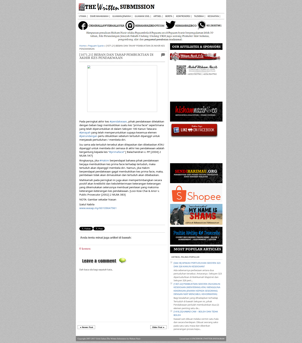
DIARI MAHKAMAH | (100, 16)
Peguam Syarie (96, 45)
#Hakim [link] (104, 160)
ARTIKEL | (158, 16)
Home (82, 45)
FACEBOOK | (198, 339)
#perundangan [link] (88, 136)
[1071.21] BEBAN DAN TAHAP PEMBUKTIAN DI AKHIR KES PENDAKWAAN (116, 56)
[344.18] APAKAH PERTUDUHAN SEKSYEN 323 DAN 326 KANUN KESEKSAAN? (197, 264)
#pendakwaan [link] (118, 121)
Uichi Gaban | (101, 339)
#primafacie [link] (116, 152)
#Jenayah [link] (85, 132)
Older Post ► (158, 327)
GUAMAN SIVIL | (143, 16)
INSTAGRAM (218, 339)
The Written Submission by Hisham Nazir (124, 339)
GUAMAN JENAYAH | (122, 16)
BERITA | (169, 16)
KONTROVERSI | (184, 16)
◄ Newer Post (86, 327)
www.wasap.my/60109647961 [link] (98, 208)
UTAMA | (83, 16)
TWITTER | (208, 339)
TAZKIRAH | (200, 16)
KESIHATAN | (214, 16)
